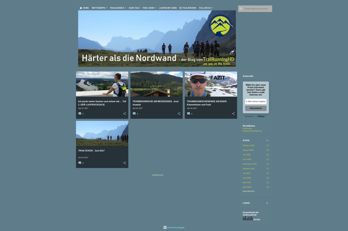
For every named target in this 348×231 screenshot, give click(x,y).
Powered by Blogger (176, 227)
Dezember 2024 (250, 164)
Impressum (247, 128)
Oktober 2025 (249, 145)
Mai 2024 (247, 182)
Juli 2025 (247, 155)
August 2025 (248, 150)
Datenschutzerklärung (252, 131)
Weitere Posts (157, 175)
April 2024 (247, 187)
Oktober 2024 (249, 168)
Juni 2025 (247, 159)
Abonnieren (256, 108)
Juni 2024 (247, 178)
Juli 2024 (247, 173)
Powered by (249, 116)
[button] (124, 114)
